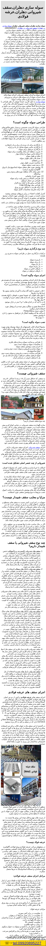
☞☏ (23, 943)
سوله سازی (40, 102)
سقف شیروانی (34, 447)
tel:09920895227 (27, 943)
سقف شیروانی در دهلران (27, 28)
